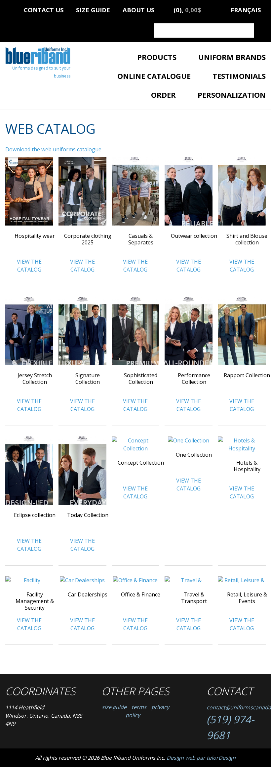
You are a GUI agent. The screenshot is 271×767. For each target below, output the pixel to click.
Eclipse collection (35, 515)
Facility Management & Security (35, 601)
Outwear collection (194, 235)
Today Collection (87, 515)
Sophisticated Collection (140, 378)
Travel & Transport (194, 598)
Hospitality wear (35, 235)
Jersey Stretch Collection (35, 378)
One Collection (194, 454)
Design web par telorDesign (201, 757)
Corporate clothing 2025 (87, 239)
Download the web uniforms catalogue (53, 149)
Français (246, 9)
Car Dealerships (87, 594)
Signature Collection (87, 378)
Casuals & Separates (140, 239)
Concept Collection (141, 462)
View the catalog (29, 265)
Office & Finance (140, 594)
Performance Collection (194, 378)
